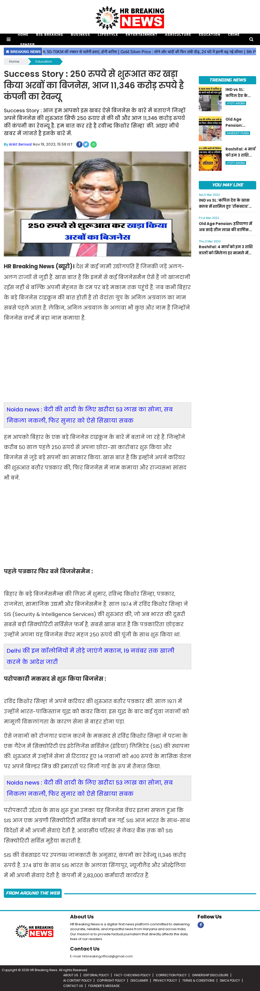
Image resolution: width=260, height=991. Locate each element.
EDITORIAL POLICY (96, 975)
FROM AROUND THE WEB (33, 893)
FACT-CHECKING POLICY (132, 975)
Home (23, 34)
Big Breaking (49, 34)
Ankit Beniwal (20, 144)
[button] (8, 39)
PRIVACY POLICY (165, 980)
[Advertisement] (97, 365)
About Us (82, 916)
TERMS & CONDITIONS (198, 980)
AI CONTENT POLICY (77, 980)
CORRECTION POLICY (171, 975)
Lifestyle (108, 34)
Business (80, 34)
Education (209, 34)
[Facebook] (201, 925)
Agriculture (178, 34)
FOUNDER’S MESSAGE (104, 986)
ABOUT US (70, 975)
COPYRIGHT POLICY (111, 980)
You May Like (227, 185)
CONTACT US (73, 986)
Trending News (227, 80)
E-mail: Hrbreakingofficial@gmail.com (101, 956)
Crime (234, 34)
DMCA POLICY (230, 980)
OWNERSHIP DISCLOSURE (210, 975)
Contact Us (85, 948)
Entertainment (141, 34)
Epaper (27, 44)
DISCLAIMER (139, 980)
